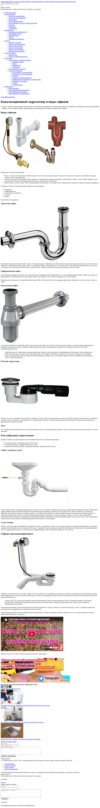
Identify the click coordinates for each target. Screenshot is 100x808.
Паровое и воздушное (19, 81)
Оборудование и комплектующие (20, 60)
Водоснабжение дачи (16, 21)
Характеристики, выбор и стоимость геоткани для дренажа (20, 739)
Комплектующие (18, 62)
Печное (14, 83)
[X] (10, 686)
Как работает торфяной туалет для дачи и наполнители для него (22, 722)
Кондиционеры (14, 88)
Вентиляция (9, 86)
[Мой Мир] (7, 686)
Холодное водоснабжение (17, 18)
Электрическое (17, 85)
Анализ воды (13, 55)
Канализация (9, 30)
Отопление (8, 58)
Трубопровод (13, 28)
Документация (9, 764)
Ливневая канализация (16, 39)
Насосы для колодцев (16, 46)
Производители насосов (17, 51)
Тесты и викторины (11, 769)
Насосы (7, 41)
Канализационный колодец (18, 32)
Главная (3, 97)
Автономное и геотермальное (22, 72)
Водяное (15, 76)
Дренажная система (15, 34)
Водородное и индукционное (22, 74)
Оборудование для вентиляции (19, 93)
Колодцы (12, 25)
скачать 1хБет (61, 280)
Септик (11, 37)
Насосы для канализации (17, 44)
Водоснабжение (10, 14)
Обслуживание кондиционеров (19, 90)
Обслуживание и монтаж (17, 69)
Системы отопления (15, 71)
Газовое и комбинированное (21, 78)
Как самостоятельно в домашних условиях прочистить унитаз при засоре (25, 705)
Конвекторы (16, 65)
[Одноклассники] (5, 686)
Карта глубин (9, 767)
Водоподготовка (10, 53)
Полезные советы (10, 12)
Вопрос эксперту (10, 765)
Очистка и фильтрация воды (18, 56)
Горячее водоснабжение (17, 16)
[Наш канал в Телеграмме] (35, 682)
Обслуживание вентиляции (18, 92)
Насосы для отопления (16, 49)
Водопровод (13, 19)
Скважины (12, 27)
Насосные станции (15, 42)
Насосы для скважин (15, 48)
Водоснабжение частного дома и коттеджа (23, 23)
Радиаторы (16, 67)
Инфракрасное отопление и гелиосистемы (26, 79)
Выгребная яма (14, 35)
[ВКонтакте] (2, 686)
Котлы (14, 63)
